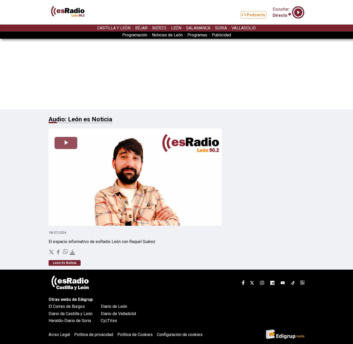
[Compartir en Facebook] (58, 253)
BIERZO (159, 28)
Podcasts (255, 14)
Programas (197, 35)
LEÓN (176, 28)
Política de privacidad (93, 334)
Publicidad (221, 35)
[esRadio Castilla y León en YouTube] (283, 283)
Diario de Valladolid (118, 313)
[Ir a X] (252, 283)
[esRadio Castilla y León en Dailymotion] (272, 283)
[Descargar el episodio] (72, 253)
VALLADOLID (244, 28)
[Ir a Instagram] (262, 283)
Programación (134, 35)
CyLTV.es (109, 320)
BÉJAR (141, 28)
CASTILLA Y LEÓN (114, 28)
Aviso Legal (59, 334)
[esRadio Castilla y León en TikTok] (293, 283)
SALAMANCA (198, 28)
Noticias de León (167, 35)
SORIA (221, 28)
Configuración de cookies (180, 334)
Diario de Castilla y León (71, 313)
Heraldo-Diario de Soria (70, 320)
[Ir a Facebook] (243, 283)
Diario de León (114, 306)
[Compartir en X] (52, 253)
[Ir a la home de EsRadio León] (68, 22)
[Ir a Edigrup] (285, 334)
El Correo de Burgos (67, 306)
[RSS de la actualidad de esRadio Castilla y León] (302, 283)
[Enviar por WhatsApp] (66, 253)
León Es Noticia (64, 263)
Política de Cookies (135, 334)
